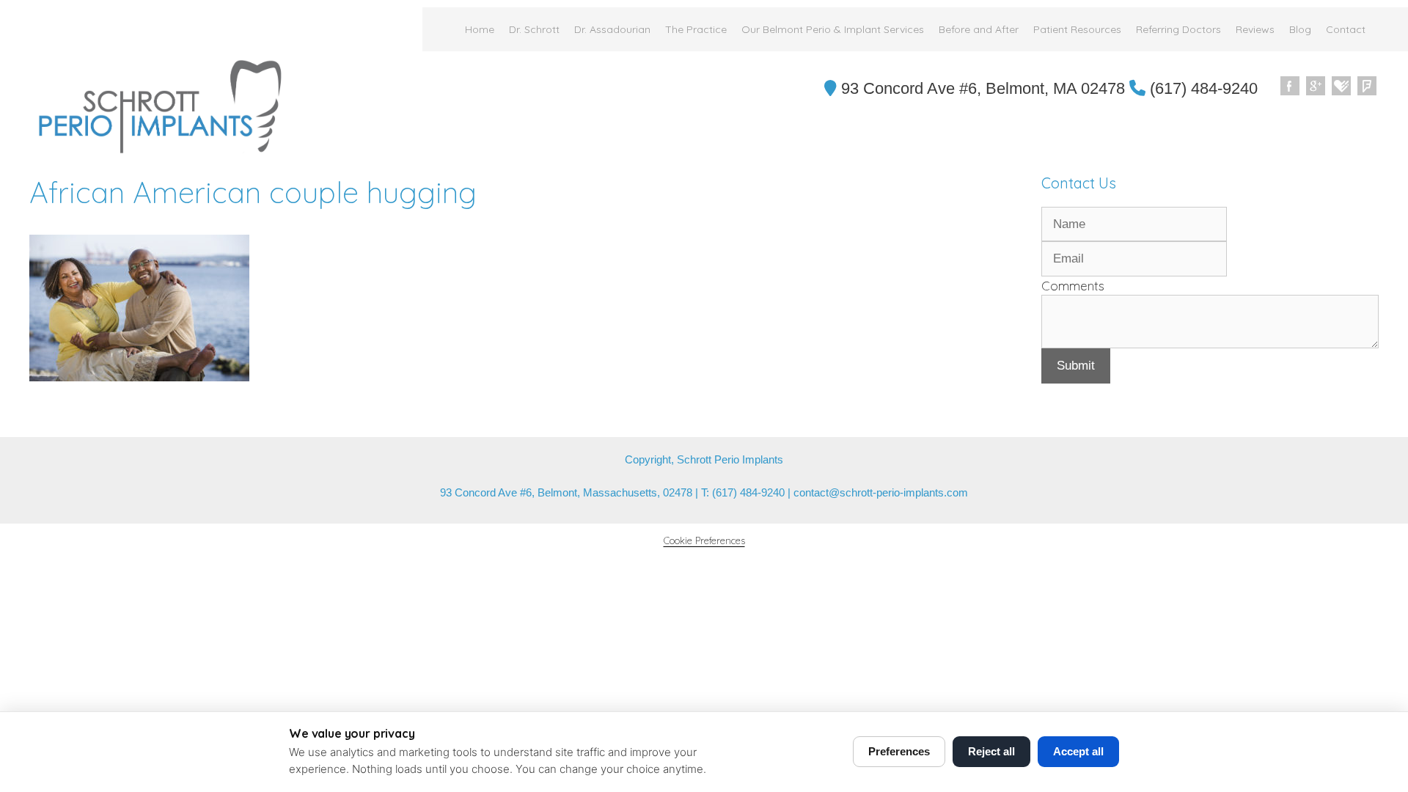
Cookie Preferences (704, 540)
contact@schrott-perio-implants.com (880, 492)
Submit (1076, 366)
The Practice (696, 29)
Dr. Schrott (534, 29)
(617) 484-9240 (1201, 88)
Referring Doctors (1178, 29)
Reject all (991, 751)
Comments (1072, 285)
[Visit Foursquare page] (1367, 86)
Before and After (979, 29)
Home (479, 29)
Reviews (1255, 29)
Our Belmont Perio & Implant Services (832, 29)
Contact (1345, 29)
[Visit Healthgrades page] (1342, 86)
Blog (1300, 29)
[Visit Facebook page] (1290, 86)
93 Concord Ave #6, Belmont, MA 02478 (981, 88)
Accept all (1078, 751)
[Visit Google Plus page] (1316, 86)
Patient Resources (1077, 29)
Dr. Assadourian (612, 29)
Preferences (899, 751)
